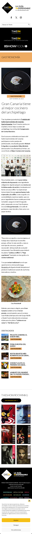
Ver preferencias (16, 530)
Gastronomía (7, 495)
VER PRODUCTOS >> (11, 400)
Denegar (16, 525)
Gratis (21, 497)
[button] (29, 501)
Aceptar (16, 520)
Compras (6, 497)
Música (26, 492)
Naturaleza (17, 495)
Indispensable (7, 492)
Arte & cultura (18, 492)
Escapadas (25, 495)
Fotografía (13, 497)
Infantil (26, 497)
